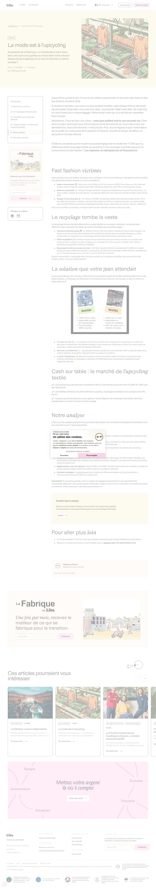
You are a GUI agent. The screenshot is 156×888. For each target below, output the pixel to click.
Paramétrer (64, 455)
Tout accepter (91, 455)
